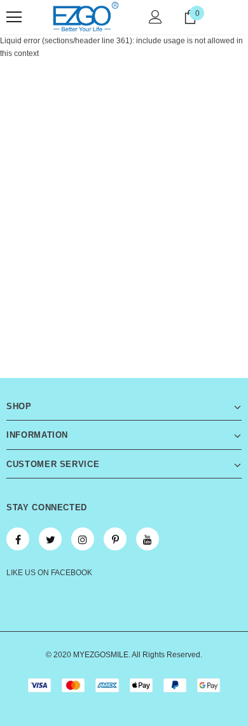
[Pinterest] (115, 538)
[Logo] (86, 16)
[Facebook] (17, 538)
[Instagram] (82, 538)
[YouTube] (147, 538)
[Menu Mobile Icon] (14, 17)
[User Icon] (155, 17)
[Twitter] (50, 538)
